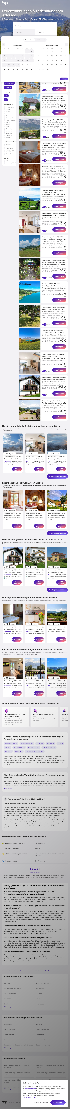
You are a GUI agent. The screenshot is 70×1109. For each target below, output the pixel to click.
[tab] (29, 39)
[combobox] (35, 26)
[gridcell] (27, 51)
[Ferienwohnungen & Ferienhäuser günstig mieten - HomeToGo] (5, 2)
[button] (24, 32)
